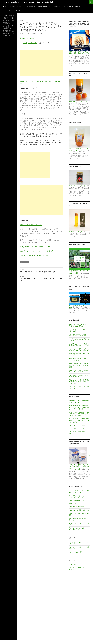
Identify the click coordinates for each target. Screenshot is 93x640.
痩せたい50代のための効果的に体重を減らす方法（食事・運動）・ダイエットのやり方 (79, 420)
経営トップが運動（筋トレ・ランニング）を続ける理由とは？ (37, 271)
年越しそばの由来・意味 (76, 552)
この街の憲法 (72, 564)
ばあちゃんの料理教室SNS (55, 6)
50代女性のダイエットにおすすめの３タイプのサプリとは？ (79, 401)
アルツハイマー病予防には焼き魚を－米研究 (34, 255)
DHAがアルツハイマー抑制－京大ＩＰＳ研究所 (35, 247)
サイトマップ (78, 6)
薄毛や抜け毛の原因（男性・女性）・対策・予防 (78, 528)
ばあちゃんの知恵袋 (68, 6)
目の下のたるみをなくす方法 (77, 428)
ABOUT (4, 6)
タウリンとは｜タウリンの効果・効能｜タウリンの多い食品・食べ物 (79, 349)
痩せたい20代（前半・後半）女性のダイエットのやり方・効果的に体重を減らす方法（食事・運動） (79, 407)
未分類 (21, 20)
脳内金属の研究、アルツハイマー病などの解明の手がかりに (39, 251)
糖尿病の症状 (72, 503)
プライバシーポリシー (8, 10)
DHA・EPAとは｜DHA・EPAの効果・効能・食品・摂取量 (78, 325)
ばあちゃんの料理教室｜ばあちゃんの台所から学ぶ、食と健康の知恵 (28, 2)
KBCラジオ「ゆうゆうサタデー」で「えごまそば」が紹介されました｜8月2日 (41, 278)
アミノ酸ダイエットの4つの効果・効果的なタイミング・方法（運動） (79, 335)
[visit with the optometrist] (28, 38)
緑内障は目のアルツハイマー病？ (31, 225)
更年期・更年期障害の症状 (76, 500)
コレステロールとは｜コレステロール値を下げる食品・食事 (79, 491)
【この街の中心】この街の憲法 (15, 6)
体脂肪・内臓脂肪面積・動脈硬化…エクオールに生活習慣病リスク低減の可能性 (79, 365)
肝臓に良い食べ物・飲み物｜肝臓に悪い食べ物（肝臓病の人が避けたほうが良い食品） (79, 381)
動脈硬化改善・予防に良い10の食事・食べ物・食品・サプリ (78, 371)
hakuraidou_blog (37, 33)
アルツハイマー (24, 262)
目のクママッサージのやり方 (77, 425)
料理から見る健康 (19, 10)
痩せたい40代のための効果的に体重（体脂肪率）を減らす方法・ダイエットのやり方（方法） (79, 413)
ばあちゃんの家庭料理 (42, 6)
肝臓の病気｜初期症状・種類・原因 (79, 510)
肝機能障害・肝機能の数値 (76, 507)
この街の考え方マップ (30, 6)
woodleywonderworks (30, 43)
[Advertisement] (41, 63)
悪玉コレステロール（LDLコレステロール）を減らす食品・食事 (79, 496)
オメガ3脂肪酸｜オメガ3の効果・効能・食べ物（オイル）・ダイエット (79, 344)
